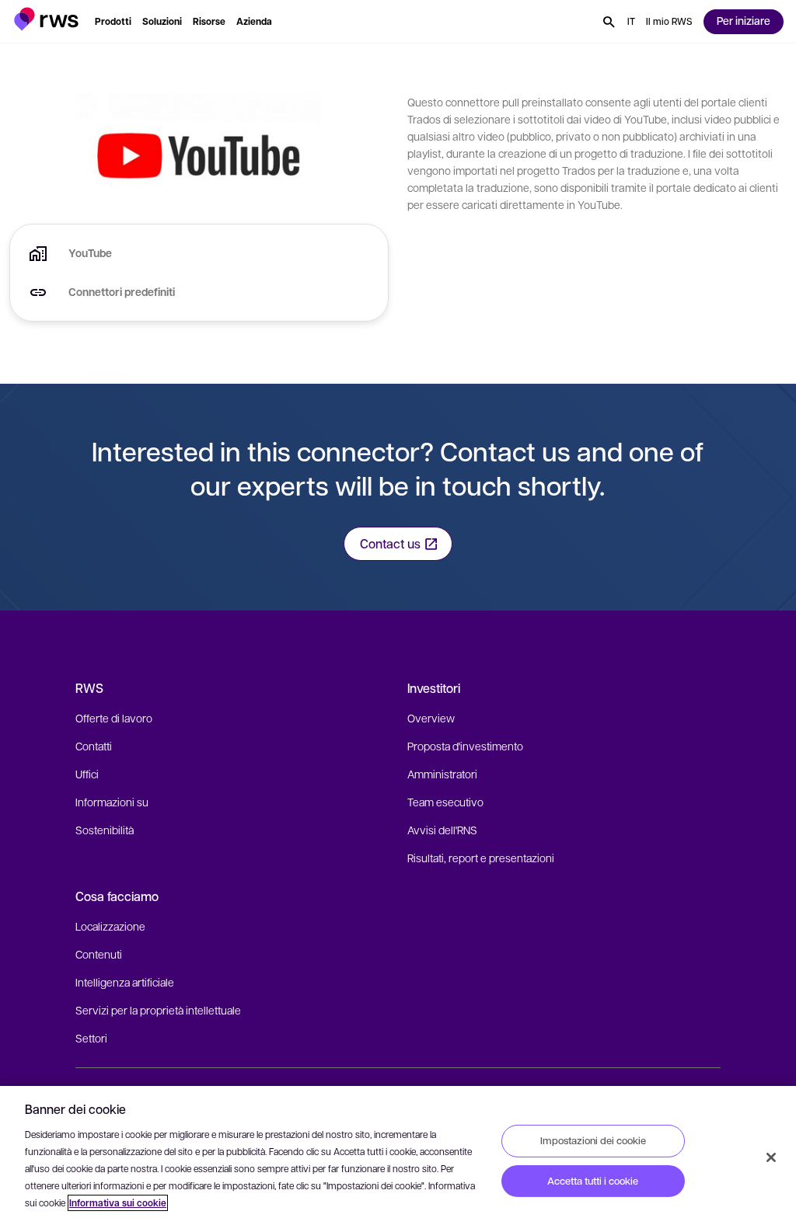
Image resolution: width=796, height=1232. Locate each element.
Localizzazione (110, 926)
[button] (46, 19)
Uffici (87, 774)
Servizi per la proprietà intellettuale (158, 1010)
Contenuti (98, 954)
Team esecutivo (445, 802)
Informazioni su (111, 802)
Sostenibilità (104, 830)
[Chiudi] (771, 1157)
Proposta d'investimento (465, 746)
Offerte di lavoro (113, 718)
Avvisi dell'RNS (442, 830)
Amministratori (442, 774)
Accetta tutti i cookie (592, 1181)
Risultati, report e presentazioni (480, 858)
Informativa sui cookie (117, 1202)
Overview (431, 718)
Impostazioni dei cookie (593, 1140)
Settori (91, 1038)
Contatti (93, 746)
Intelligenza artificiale (124, 982)
